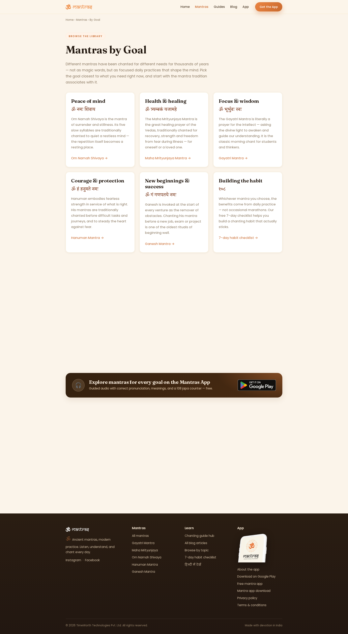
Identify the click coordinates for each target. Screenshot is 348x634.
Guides (219, 7)
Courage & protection (97, 181)
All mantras (140, 536)
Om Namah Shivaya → (89, 158)
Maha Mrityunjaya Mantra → (168, 158)
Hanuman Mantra (145, 564)
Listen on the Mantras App (174, 471)
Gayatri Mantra (143, 543)
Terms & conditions (251, 605)
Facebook (92, 560)
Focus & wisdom (239, 101)
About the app (248, 569)
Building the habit (240, 181)
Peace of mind (88, 101)
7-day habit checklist (200, 557)
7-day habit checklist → (238, 237)
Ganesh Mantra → (160, 244)
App (245, 7)
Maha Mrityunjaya (145, 550)
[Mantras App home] (79, 6)
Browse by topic (197, 550)
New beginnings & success (167, 183)
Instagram (73, 560)
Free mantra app (250, 584)
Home (185, 7)
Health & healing (165, 101)
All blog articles (196, 543)
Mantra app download (253, 591)
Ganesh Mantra (143, 571)
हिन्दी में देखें (193, 564)
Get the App (269, 7)
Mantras (201, 7)
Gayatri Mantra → (233, 158)
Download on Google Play (256, 576)
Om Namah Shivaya (146, 557)
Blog (233, 7)
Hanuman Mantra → (87, 237)
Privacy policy (247, 598)
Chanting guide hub (199, 536)
